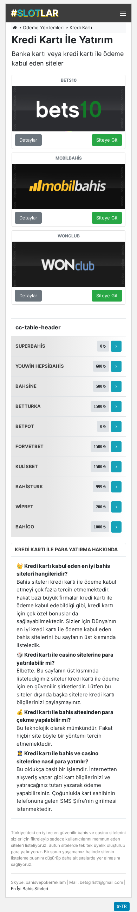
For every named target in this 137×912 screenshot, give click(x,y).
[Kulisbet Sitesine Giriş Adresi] (116, 466)
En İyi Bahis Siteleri (29, 888)
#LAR (34, 12)
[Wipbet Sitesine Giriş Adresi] (116, 507)
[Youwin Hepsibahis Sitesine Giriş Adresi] (116, 366)
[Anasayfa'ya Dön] (15, 27)
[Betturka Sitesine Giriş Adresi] (116, 406)
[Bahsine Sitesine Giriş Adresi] (116, 386)
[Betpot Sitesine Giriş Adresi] (116, 426)
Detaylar (28, 140)
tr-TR (122, 906)
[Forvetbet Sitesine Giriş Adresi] (116, 446)
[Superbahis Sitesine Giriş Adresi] (116, 346)
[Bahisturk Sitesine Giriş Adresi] (116, 486)
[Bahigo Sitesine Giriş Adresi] (116, 527)
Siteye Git (107, 140)
